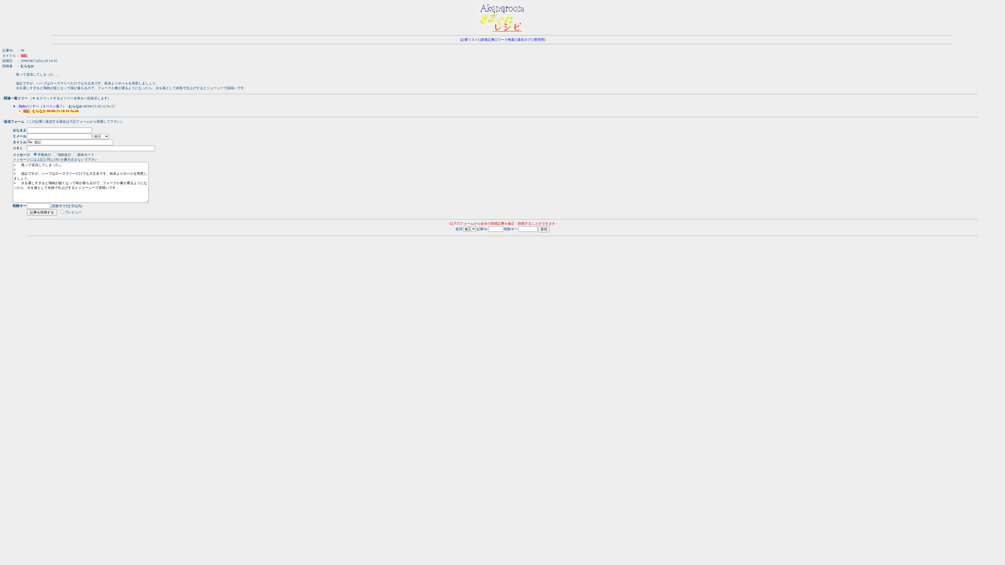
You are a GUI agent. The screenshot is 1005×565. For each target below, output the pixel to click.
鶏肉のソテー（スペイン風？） (42, 106)
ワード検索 (506, 40)
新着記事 (488, 40)
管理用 (539, 40)
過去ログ (524, 40)
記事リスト (469, 40)
